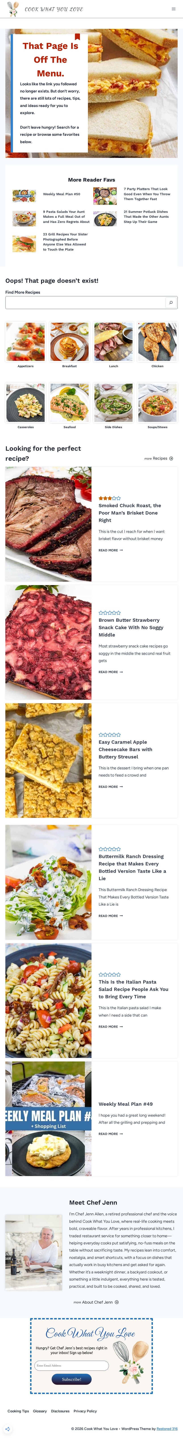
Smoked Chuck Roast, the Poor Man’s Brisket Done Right (130, 513)
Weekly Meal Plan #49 (126, 1104)
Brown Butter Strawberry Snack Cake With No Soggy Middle (131, 627)
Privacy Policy (85, 1411)
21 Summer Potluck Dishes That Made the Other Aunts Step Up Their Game (146, 217)
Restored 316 (167, 1429)
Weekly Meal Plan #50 (61, 194)
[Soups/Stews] (157, 406)
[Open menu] (173, 8)
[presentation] (24, 196)
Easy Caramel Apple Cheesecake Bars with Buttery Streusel (125, 749)
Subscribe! (71, 1379)
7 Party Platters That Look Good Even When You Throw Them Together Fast (147, 194)
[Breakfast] (69, 345)
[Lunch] (113, 345)
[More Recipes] (136, 453)
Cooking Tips (18, 1411)
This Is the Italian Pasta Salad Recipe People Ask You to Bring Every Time (133, 989)
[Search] (171, 302)
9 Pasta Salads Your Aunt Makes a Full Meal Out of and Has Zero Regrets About (66, 217)
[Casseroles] (25, 406)
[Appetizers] (25, 345)
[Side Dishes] (113, 406)
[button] (101, 498)
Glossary (40, 1411)
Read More (110, 550)
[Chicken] (157, 345)
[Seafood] (69, 406)
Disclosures (60, 1411)
